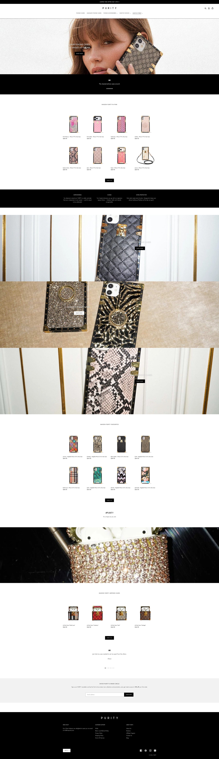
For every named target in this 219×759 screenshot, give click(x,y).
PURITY (154, 755)
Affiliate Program (130, 733)
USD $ (66, 750)
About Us (128, 728)
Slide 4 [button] (110, 668)
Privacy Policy (98, 733)
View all (109, 180)
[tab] (105, 668)
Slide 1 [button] (105, 668)
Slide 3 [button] (109, 668)
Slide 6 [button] (114, 668)
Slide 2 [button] (107, 668)
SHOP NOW (79, 53)
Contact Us (129, 735)
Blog (127, 738)
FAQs (96, 728)
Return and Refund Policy (102, 731)
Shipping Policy (99, 735)
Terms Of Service (99, 738)
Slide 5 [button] (112, 668)
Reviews (128, 731)
